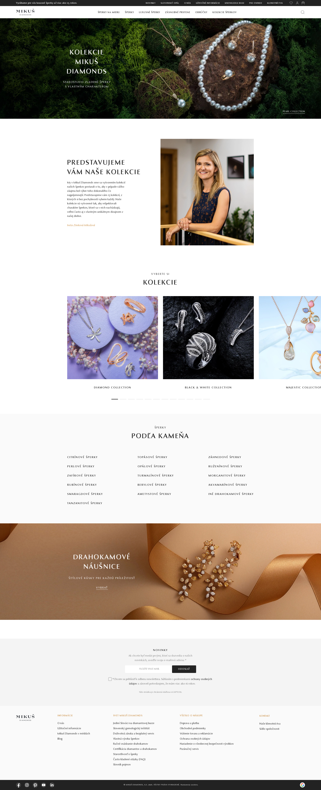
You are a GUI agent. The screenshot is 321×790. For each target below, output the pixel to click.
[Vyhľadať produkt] (302, 12)
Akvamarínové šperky (227, 485)
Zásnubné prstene (177, 12)
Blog (60, 739)
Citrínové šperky (82, 457)
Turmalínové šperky (156, 475)
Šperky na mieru (109, 12)
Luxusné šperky (149, 12)
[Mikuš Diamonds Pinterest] (35, 784)
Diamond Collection (112, 387)
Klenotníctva (275, 3)
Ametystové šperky (154, 494)
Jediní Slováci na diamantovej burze (133, 723)
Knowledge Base (234, 3)
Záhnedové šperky (224, 457)
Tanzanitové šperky (84, 503)
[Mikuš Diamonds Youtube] (43, 784)
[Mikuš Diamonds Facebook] (18, 784)
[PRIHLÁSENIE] (297, 3)
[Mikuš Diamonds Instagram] (26, 784)
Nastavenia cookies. (189, 785)
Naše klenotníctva (270, 724)
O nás (187, 3)
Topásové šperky (153, 457)
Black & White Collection (208, 387)
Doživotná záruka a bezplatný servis (133, 733)
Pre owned (255, 3)
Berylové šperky (152, 485)
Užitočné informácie (208, 3)
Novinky (151, 3)
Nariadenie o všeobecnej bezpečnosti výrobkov (207, 744)
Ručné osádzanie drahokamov (130, 744)
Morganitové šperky (227, 475)
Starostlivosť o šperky (125, 754)
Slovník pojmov (122, 764)
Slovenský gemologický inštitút (131, 728)
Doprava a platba (189, 723)
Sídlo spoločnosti (269, 729)
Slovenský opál (170, 3)
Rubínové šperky (82, 485)
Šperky (129, 12)
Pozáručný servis (189, 749)
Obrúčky (201, 12)
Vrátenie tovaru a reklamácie (196, 733)
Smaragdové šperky (85, 494)
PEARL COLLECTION (294, 112)
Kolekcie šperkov (224, 12)
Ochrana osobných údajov (195, 739)
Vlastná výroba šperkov (126, 739)
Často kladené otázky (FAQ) (129, 759)
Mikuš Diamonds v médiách (74, 733)
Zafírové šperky (81, 475)
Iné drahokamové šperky (231, 494)
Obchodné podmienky (193, 728)
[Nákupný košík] (303, 3)
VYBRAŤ (102, 587)
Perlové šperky (81, 466)
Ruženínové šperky (225, 466)
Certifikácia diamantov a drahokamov (135, 749)
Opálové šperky (152, 466)
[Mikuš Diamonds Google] (302, 784)
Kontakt (264, 716)
